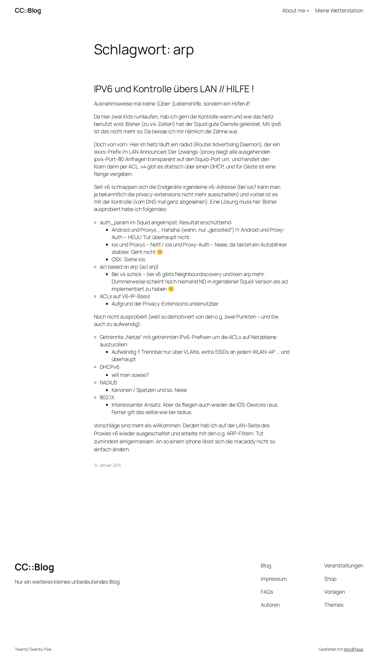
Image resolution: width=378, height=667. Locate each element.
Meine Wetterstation (339, 10)
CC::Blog (28, 10)
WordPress (353, 649)
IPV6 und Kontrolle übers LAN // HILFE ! (174, 89)
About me (293, 10)
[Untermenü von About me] (307, 10)
